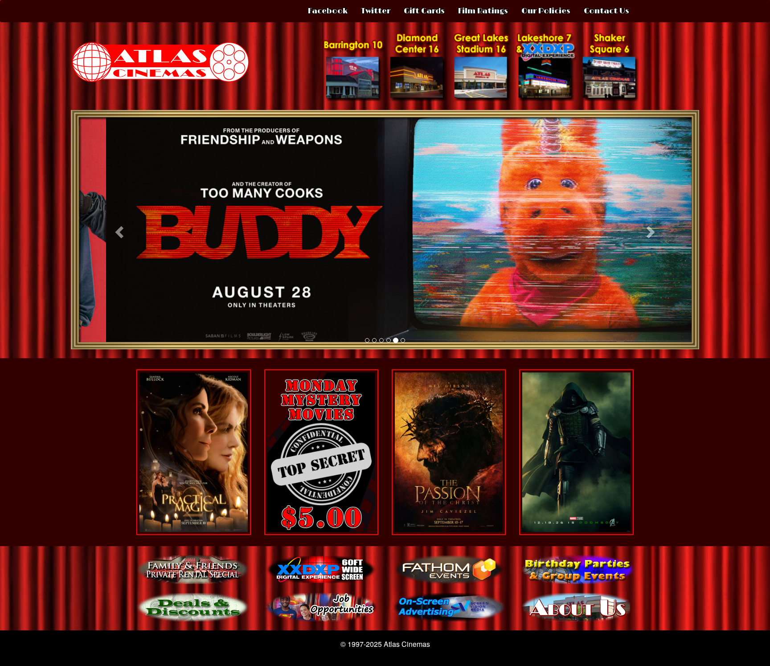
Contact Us (606, 11)
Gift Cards (424, 11)
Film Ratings (483, 11)
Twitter (375, 11)
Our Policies (545, 11)
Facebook (328, 11)
